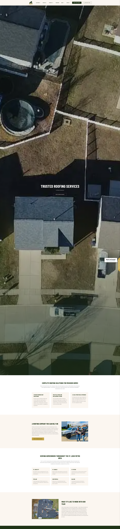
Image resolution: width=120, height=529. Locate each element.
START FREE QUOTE (76, 2)
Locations (38, 2)
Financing (57, 2)
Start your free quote (60, 194)
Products (51, 2)
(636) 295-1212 (87, 2)
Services (44, 2)
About (62, 2)
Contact (68, 2)
